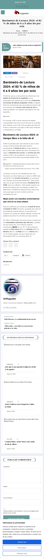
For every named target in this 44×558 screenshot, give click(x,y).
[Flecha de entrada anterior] (39, 318)
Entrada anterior (9, 316)
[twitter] (22, 6)
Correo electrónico (7, 498)
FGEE (30, 103)
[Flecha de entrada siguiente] (39, 327)
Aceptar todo (22, 542)
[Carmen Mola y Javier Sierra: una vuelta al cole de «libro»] (22, 420)
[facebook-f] (25, 6)
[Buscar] (37, 12)
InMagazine (26, 73)
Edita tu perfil (28, 303)
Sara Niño (9, 439)
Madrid (14, 227)
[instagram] (17, 6)
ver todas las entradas (10, 307)
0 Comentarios (22, 77)
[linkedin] (11, 245)
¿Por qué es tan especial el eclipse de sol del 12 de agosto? (20, 368)
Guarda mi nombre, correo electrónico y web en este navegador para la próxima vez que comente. (21, 512)
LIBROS (7, 73)
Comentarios (6, 466)
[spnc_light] (41, 13)
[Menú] (3, 12)
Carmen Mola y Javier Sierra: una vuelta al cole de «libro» (20, 443)
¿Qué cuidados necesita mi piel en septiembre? (26, 45)
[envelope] (16, 245)
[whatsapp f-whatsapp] (27, 6)
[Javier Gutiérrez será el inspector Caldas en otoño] (18, 382)
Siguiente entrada (9, 323)
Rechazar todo (22, 553)
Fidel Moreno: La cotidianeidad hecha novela (20, 319)
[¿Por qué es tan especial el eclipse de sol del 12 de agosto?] (17, 344)
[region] (22, 538)
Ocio (14, 73)
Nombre (5, 486)
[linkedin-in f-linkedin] (19, 6)
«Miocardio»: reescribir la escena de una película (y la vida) (18, 327)
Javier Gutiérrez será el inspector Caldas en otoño (19, 405)
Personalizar (22, 548)
